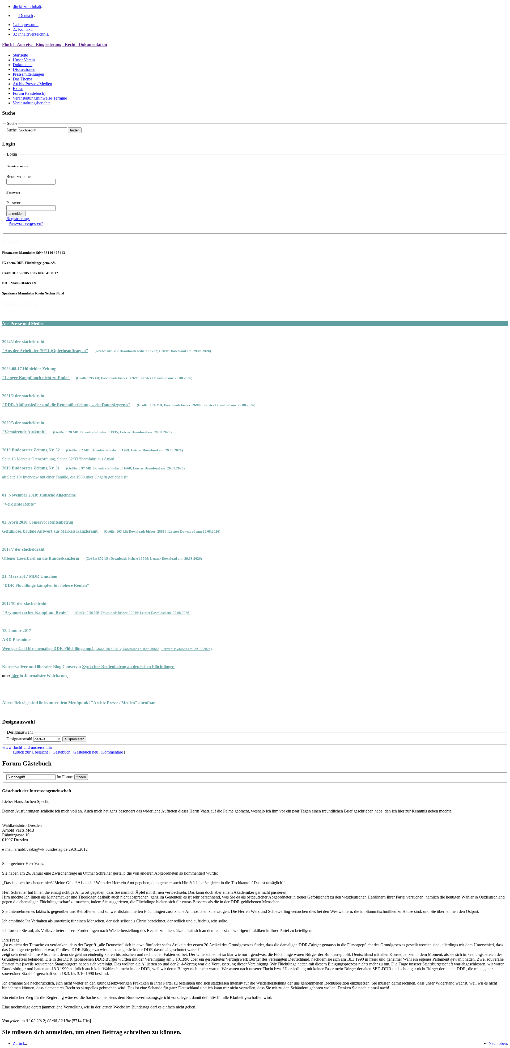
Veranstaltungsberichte (31, 103)
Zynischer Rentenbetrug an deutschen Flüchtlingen (128, 666)
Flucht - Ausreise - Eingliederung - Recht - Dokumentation (54, 44)
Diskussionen (24, 69)
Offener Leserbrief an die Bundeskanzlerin (40, 558)
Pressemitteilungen (28, 74)
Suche (11, 130)
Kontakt (23, 29)
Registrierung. (18, 218)
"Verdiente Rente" (19, 504)
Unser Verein (24, 60)
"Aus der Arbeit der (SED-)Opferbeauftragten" (45, 350)
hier (15, 675)
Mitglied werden (19, 304)
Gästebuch (61, 752)
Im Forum (65, 777)
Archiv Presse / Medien (32, 84)
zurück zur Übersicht (30, 752)
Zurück (19, 1043)
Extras (18, 88)
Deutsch (25, 15)
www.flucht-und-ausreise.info (27, 747)
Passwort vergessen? (25, 223)
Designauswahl (19, 739)
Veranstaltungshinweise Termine (40, 98)
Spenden (11, 242)
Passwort (14, 202)
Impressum (25, 24)
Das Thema (22, 79)
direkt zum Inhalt (27, 6)
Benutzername (18, 176)
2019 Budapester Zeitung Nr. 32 (31, 450)
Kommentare (112, 752)
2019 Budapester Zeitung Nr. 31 (31, 468)
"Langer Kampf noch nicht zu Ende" (36, 377)
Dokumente (22, 64)
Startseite (20, 55)
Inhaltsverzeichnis (31, 34)
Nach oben (497, 1043)
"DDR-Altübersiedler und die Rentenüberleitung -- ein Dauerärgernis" (66, 405)
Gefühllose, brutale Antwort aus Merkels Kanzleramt (49, 531)
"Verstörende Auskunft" (24, 432)
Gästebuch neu (85, 752)
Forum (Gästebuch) (29, 93)
